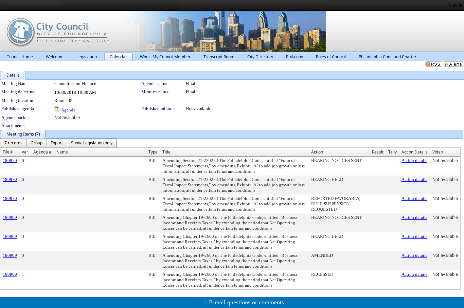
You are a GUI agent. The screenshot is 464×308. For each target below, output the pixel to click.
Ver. (25, 152)
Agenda (68, 109)
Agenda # (42, 152)
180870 (10, 160)
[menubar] (58, 143)
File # (8, 152)
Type (153, 152)
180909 (10, 217)
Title (166, 152)
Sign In (455, 4)
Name (62, 152)
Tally (392, 152)
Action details (414, 160)
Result (377, 152)
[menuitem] (13, 143)
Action (317, 152)
